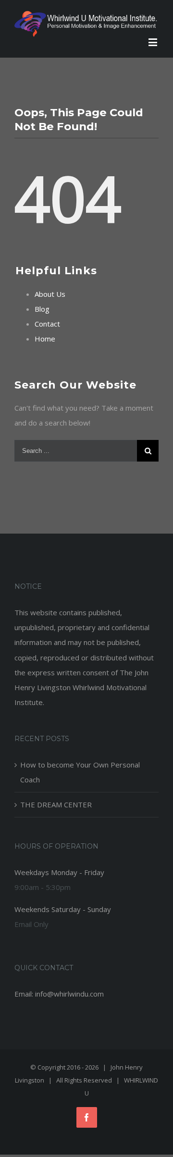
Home (45, 338)
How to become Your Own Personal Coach (80, 772)
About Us (50, 294)
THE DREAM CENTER (56, 804)
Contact (47, 324)
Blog (42, 309)
